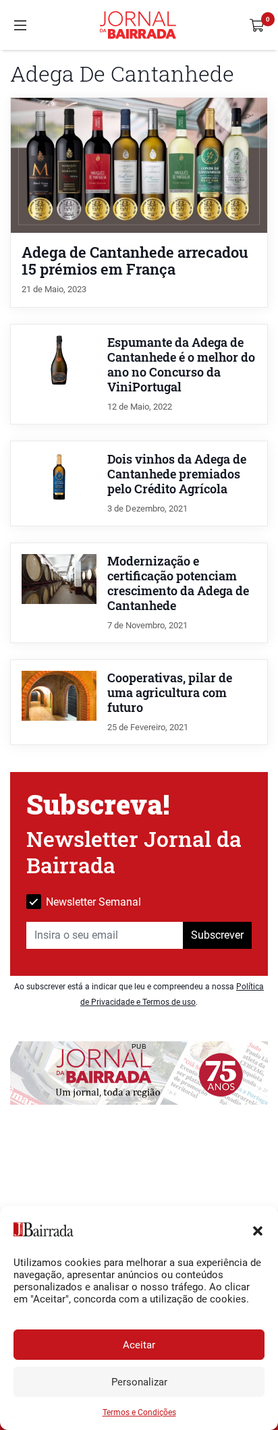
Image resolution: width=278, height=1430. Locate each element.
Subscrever (217, 935)
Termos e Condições (139, 1412)
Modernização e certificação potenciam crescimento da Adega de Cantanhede (178, 583)
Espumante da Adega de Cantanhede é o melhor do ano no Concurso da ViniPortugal (181, 365)
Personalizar (139, 1382)
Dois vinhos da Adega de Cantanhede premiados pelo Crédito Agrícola (176, 474)
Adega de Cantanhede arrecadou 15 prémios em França (135, 260)
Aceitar (139, 1345)
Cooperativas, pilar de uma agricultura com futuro (169, 692)
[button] (258, 1229)
